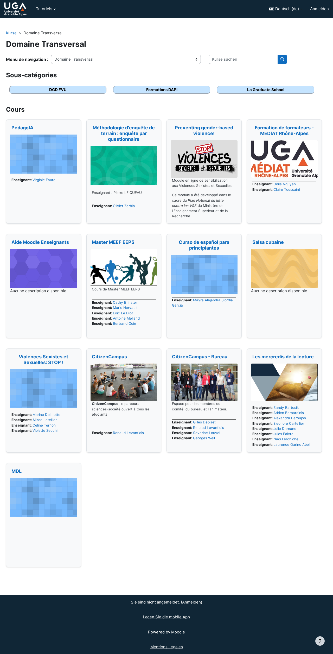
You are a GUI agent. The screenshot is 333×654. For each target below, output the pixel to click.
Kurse (11, 32)
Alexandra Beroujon (289, 418)
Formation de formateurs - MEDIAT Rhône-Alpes (284, 130)
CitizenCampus (109, 356)
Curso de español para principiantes (204, 245)
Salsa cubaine (268, 242)
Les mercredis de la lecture (283, 356)
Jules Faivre (283, 434)
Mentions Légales (166, 646)
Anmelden (319, 8)
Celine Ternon (44, 425)
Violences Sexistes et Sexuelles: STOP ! (43, 359)
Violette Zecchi (45, 430)
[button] (286, 9)
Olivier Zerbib (124, 206)
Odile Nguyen (284, 184)
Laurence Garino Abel (291, 444)
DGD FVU (58, 89)
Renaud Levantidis (128, 433)
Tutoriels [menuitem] (44, 8)
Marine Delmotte (46, 414)
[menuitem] (42, 520)
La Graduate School (265, 89)
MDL (16, 471)
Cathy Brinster (125, 302)
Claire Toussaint (286, 189)
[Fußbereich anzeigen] (320, 641)
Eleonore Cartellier (288, 423)
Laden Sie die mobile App (166, 616)
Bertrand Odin (124, 323)
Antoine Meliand (126, 318)
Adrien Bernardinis (288, 413)
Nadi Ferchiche (285, 439)
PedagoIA (22, 127)
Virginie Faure (44, 180)
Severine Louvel (206, 433)
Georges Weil (204, 438)
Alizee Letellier (45, 420)
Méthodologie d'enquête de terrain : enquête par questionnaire (124, 133)
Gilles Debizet (204, 422)
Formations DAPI (161, 89)
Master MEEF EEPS (113, 242)
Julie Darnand (284, 429)
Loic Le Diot (123, 313)
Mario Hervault (125, 308)
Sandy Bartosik (286, 407)
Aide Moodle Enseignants (40, 242)
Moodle (178, 632)
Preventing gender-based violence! (204, 130)
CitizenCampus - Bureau (199, 356)
